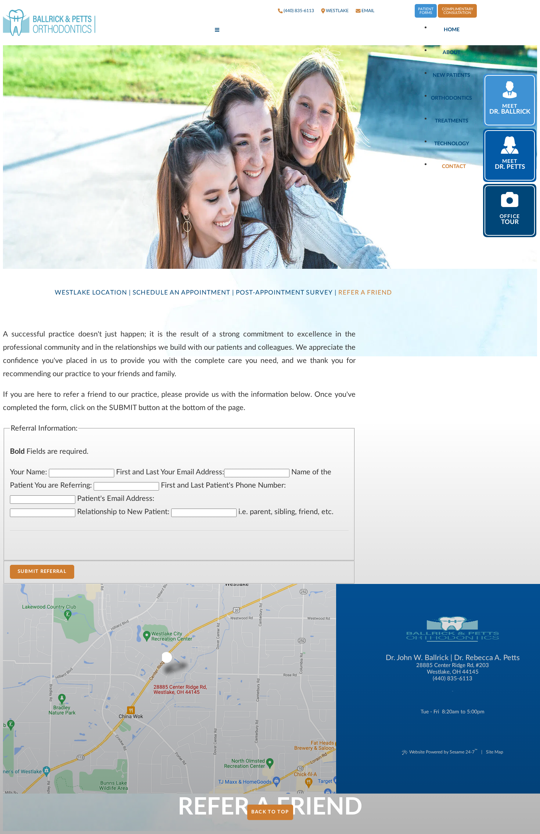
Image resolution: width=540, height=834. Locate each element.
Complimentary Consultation (457, 11)
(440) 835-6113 (299, 10)
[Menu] (217, 30)
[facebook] (383, 11)
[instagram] (405, 11)
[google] (394, 11)
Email (367, 10)
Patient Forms (425, 11)
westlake (337, 10)
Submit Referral (42, 571)
